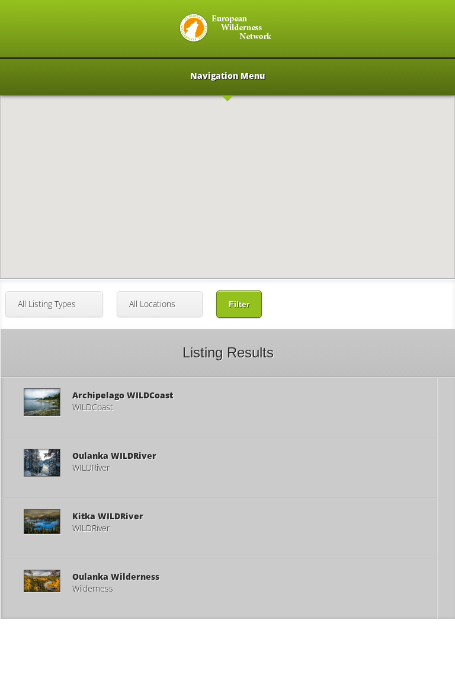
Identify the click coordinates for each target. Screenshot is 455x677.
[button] (227, 153)
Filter (239, 304)
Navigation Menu (227, 76)
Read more (219, 407)
